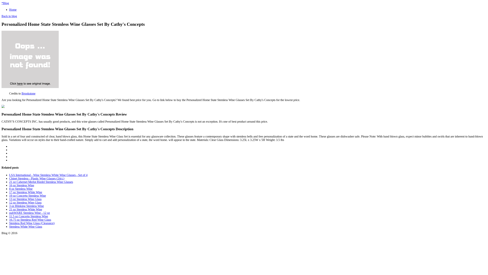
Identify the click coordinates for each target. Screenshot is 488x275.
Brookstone (28, 93)
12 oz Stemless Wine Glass (25, 202)
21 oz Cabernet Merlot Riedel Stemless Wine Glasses (41, 182)
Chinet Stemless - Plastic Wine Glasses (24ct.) (36, 178)
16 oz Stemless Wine (21, 185)
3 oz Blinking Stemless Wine (26, 206)
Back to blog (9, 16)
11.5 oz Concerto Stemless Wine (28, 216)
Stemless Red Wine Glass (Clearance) (32, 223)
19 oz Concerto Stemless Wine (27, 195)
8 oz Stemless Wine (21, 188)
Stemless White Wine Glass (25, 226)
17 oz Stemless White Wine (25, 192)
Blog (5, 3)
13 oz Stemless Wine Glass (25, 199)
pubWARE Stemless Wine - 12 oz (29, 212)
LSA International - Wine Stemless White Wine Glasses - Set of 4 (48, 175)
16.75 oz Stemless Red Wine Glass (30, 219)
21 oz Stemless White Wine (25, 209)
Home (13, 9)
